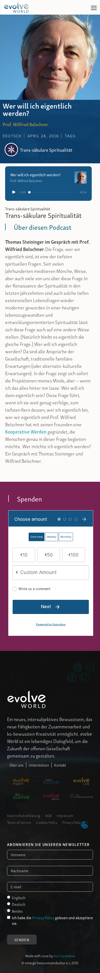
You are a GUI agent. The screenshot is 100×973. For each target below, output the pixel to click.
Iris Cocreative (64, 955)
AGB (48, 815)
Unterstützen (39, 765)
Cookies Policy (46, 822)
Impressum (65, 815)
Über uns (16, 765)
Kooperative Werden (26, 431)
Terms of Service (19, 822)
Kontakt (60, 765)
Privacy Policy (72, 822)
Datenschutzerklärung (23, 815)
